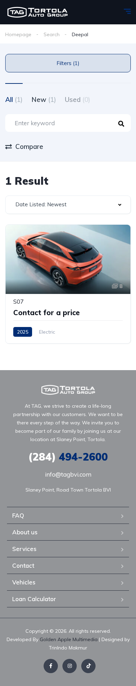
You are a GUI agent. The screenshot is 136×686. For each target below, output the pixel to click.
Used (77, 99)
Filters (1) (68, 63)
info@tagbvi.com (68, 474)
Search (52, 34)
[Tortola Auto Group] (37, 12)
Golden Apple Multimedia (69, 639)
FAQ (18, 515)
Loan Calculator (34, 599)
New (43, 99)
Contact (23, 565)
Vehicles (24, 582)
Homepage (18, 34)
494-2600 (68, 456)
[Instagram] (69, 666)
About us (25, 532)
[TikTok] (88, 666)
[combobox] (68, 205)
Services (24, 548)
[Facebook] (51, 666)
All (14, 99)
